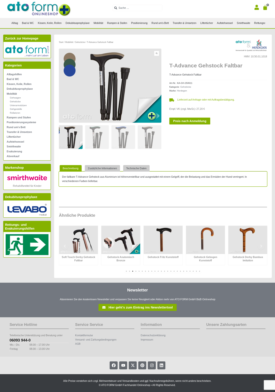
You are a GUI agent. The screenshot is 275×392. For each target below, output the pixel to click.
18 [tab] (180, 271)
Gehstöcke (15, 101)
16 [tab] (174, 271)
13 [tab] (164, 271)
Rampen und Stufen (19, 117)
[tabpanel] (78, 245)
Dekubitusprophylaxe (20, 88)
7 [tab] (145, 271)
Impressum (147, 339)
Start (61, 42)
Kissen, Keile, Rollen (19, 84)
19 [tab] (183, 271)
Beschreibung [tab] (70, 168)
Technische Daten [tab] (136, 168)
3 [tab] (132, 271)
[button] (64, 246)
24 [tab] (199, 271)
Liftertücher (14, 136)
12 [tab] (161, 271)
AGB (78, 343)
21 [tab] (190, 271)
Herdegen (182, 90)
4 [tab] (136, 271)
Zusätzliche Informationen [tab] (102, 168)
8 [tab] (148, 271)
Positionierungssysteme (21, 122)
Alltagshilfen (14, 74)
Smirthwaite (14, 146)
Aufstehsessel (15, 141)
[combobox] (137, 8)
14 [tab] (167, 271)
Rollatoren (15, 113)
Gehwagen (15, 97)
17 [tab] (177, 271)
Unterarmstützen (18, 105)
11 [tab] (158, 271)
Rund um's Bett (16, 127)
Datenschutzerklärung (153, 335)
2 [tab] (129, 271)
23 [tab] (196, 271)
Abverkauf (13, 156)
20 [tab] (186, 271)
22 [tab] (193, 271)
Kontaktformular (84, 335)
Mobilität (12, 93)
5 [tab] (139, 271)
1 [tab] (126, 271)
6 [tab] (142, 271)
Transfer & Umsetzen (19, 132)
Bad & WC (13, 79)
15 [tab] (171, 271)
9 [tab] (151, 271)
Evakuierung (14, 151)
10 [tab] (155, 271)
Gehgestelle (16, 109)
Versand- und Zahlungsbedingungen (95, 339)
